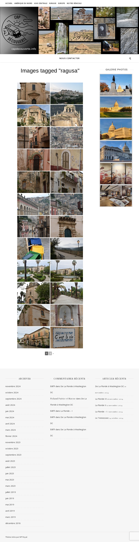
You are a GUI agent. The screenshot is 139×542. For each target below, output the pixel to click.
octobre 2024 (11, 392)
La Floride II (100, 405)
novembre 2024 (12, 386)
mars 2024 (10, 429)
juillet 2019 (10, 492)
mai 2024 (9, 417)
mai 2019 (9, 504)
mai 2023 (9, 479)
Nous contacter (69, 58)
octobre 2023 (11, 448)
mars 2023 (10, 485)
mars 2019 (10, 517)
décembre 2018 (12, 523)
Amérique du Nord (23, 3)
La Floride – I (66, 411)
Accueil (8, 3)
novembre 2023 (12, 442)
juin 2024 (9, 411)
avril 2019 (10, 510)
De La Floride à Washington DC (109, 386)
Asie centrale (40, 3)
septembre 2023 (13, 454)
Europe (61, 3)
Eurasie (52, 3)
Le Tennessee (102, 418)
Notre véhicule (74, 3)
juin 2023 (9, 473)
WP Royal (23, 537)
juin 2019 (9, 498)
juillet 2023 (10, 467)
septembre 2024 (13, 398)
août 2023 (10, 461)
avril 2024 (10, 423)
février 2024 (11, 436)
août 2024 (10, 405)
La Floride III (101, 398)
